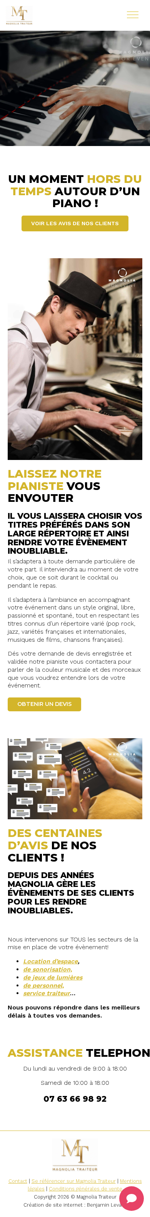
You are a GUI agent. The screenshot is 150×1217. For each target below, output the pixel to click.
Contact (17, 1181)
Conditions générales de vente (85, 1189)
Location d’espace (50, 961)
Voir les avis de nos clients (75, 223)
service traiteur (46, 993)
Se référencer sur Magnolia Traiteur (74, 1181)
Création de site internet (53, 1205)
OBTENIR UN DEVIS (44, 704)
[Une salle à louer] (42, 15)
